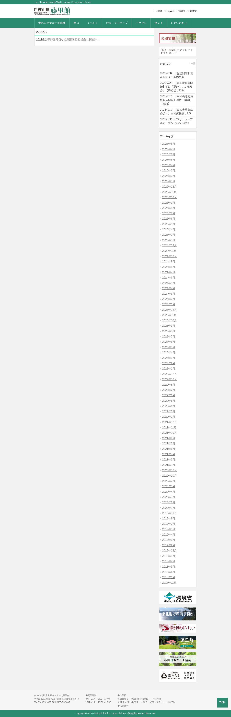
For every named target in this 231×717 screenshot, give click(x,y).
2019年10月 (169, 513)
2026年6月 (168, 154)
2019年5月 (168, 529)
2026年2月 (168, 176)
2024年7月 (168, 272)
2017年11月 (169, 582)
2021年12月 (169, 422)
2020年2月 (168, 502)
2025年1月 (168, 240)
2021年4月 (168, 454)
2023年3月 (168, 357)
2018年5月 (168, 566)
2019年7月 (168, 523)
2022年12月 (169, 374)
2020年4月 (168, 491)
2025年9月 (168, 202)
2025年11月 (169, 192)
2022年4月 (168, 406)
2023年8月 (168, 331)
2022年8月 (168, 384)
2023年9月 (168, 325)
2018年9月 (168, 556)
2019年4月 (168, 534)
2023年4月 (168, 352)
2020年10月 (169, 475)
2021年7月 (168, 443)
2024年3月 (168, 293)
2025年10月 (169, 197)
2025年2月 (168, 234)
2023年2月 (168, 363)
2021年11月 (169, 427)
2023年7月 (168, 336)
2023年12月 (169, 309)
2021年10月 (169, 432)
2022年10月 (169, 379)
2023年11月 (169, 315)
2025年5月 (168, 224)
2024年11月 (169, 250)
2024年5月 (168, 283)
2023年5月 (168, 347)
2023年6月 (168, 341)
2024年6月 (168, 277)
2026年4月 (168, 165)
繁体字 (193, 11)
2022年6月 (168, 395)
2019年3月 (168, 539)
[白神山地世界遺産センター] (52, 14)
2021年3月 (168, 459)
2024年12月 (169, 245)
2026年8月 (168, 143)
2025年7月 (168, 213)
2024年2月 (168, 299)
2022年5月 (168, 400)
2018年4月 (168, 572)
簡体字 (182, 11)
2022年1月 (168, 416)
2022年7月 (168, 389)
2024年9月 (168, 261)
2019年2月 (168, 545)
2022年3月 (168, 411)
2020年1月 (168, 507)
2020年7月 (168, 481)
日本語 (159, 11)
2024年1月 (168, 304)
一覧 (193, 63)
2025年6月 (168, 218)
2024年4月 (168, 288)
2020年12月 (169, 470)
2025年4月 (168, 229)
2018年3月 (168, 577)
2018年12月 (169, 550)
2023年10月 (169, 320)
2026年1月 (168, 181)
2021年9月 (168, 438)
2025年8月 (168, 208)
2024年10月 (169, 256)
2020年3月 (168, 497)
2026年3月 (168, 170)
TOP (222, 702)
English (170, 11)
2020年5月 (168, 486)
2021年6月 (168, 448)
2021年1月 (168, 465)
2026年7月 (168, 149)
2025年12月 (169, 186)
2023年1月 (168, 368)
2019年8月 (168, 518)
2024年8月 (168, 266)
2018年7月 (168, 561)
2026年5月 (168, 159)
